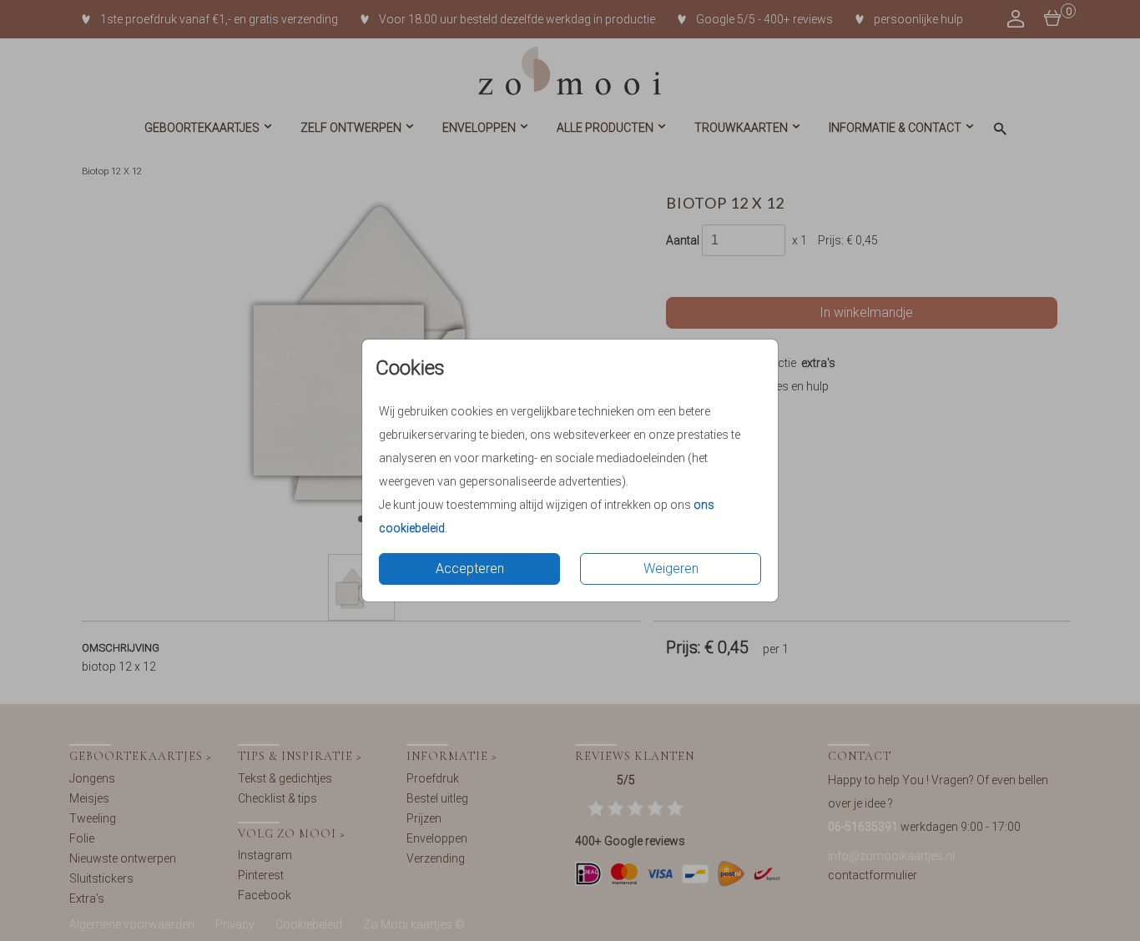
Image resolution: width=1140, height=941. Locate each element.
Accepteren (470, 568)
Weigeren (671, 568)
